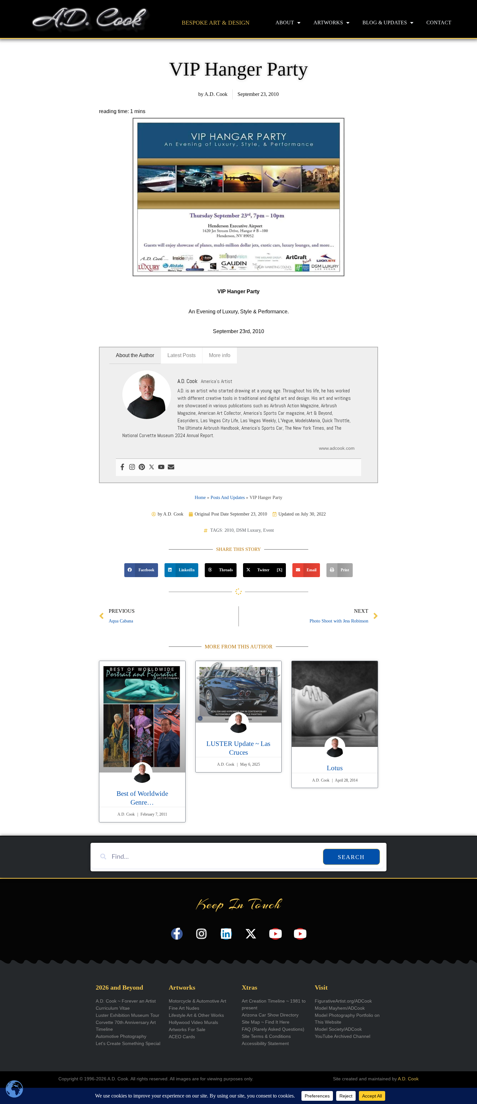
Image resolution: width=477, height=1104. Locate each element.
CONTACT (438, 22)
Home (200, 497)
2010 (229, 530)
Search (351, 857)
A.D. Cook (408, 1078)
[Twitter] (151, 467)
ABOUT (284, 22)
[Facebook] (122, 467)
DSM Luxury (248, 530)
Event (268, 530)
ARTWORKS (328, 22)
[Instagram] (132, 467)
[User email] (171, 467)
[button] (141, 570)
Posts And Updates (228, 497)
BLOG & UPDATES (384, 22)
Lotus (335, 768)
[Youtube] (161, 467)
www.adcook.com (337, 448)
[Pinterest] (142, 467)
